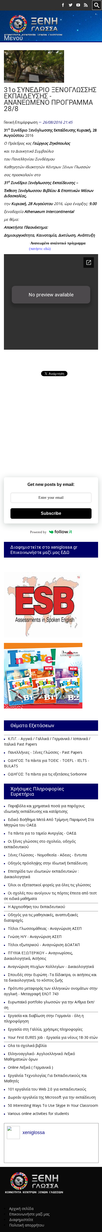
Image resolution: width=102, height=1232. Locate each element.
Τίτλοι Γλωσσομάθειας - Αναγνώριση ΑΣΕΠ (45, 928)
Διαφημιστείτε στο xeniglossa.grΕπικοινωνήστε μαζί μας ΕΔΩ (43, 549)
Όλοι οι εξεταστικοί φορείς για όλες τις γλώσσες (49, 884)
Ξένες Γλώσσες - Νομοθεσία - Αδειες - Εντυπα (47, 854)
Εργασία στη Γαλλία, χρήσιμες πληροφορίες (45, 1029)
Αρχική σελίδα (21, 1208)
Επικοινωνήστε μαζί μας (29, 1214)
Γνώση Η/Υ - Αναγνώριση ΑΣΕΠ (34, 936)
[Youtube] (78, 5)
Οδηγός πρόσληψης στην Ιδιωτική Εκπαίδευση (47, 863)
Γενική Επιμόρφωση (21, 122)
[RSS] (86, 5)
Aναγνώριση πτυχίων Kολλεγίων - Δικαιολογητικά (51, 966)
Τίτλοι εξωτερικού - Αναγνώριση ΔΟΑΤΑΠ (44, 944)
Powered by (38, 532)
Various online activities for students (38, 1113)
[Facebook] (63, 5)
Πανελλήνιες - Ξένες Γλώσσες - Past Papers (45, 752)
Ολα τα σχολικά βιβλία (27, 1045)
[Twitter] (70, 5)
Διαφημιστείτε (21, 1219)
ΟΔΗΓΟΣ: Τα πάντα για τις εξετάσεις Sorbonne (47, 774)
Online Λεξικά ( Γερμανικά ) (30, 1067)
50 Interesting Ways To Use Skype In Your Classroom (53, 1105)
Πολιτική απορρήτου (26, 1225)
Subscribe (51, 513)
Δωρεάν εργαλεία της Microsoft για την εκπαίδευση (52, 1097)
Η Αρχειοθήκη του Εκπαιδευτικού (36, 906)
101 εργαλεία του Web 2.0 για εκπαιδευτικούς (47, 1089)
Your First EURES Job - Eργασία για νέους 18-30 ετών (53, 1037)
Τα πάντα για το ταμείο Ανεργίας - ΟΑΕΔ (42, 833)
